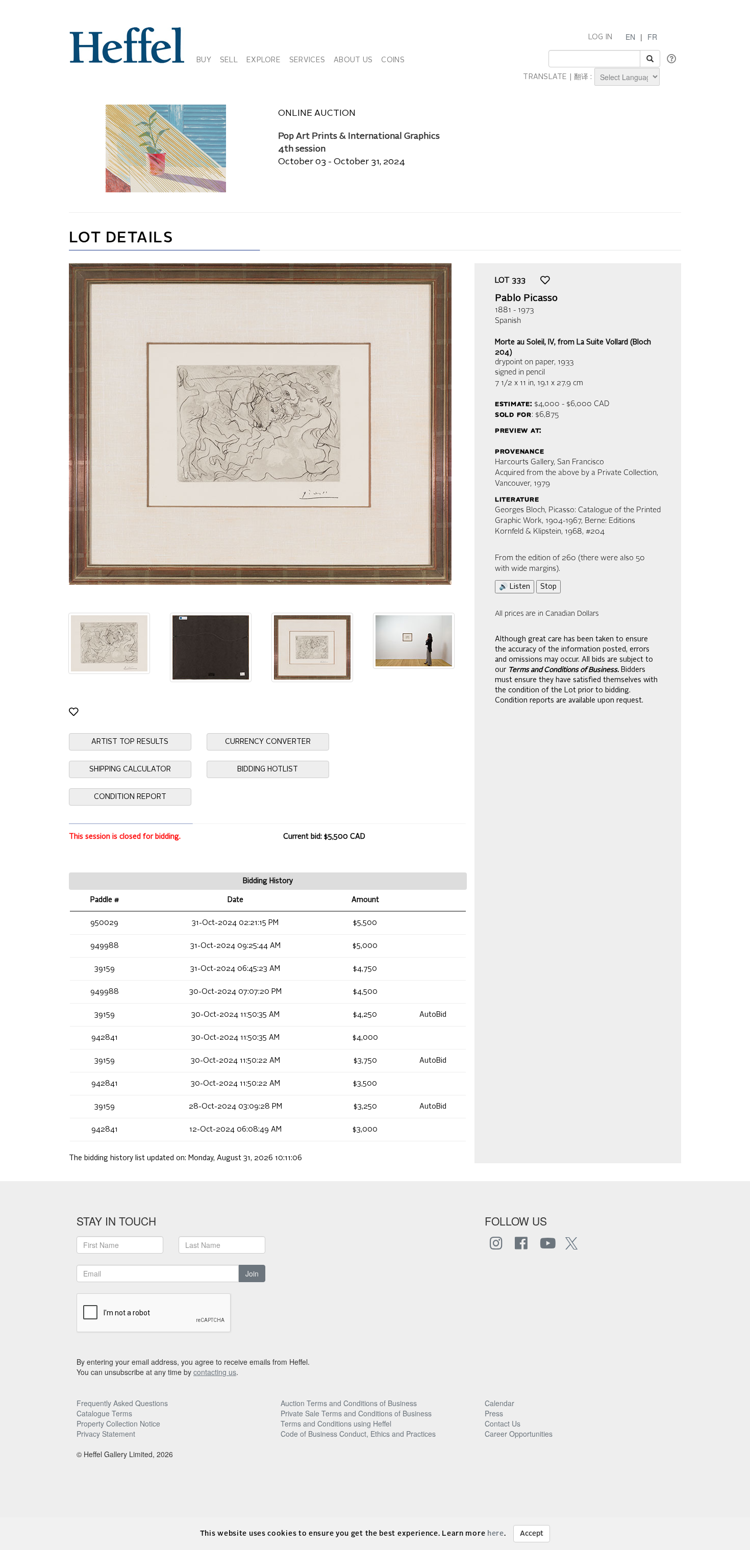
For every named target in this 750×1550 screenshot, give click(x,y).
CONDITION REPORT (130, 797)
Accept (531, 1533)
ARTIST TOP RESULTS (129, 741)
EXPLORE (263, 60)
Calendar (499, 1403)
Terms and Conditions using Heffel (336, 1423)
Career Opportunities (519, 1434)
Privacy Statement (106, 1434)
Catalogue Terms (104, 1413)
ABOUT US (353, 60)
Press (494, 1413)
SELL (229, 60)
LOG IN (600, 37)
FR (652, 37)
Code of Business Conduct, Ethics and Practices (358, 1434)
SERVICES (307, 60)
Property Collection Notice (118, 1423)
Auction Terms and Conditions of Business (349, 1403)
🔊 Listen (514, 586)
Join (252, 1273)
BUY (203, 60)
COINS (392, 60)
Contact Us (502, 1423)
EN (630, 37)
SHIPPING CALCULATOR (130, 769)
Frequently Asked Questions (122, 1403)
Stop (548, 586)
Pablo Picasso (526, 298)
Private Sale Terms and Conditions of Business (356, 1413)
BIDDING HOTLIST (267, 769)
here (495, 1533)
